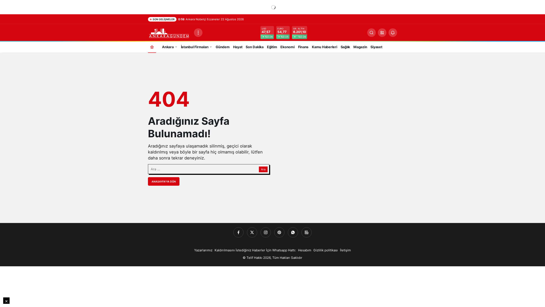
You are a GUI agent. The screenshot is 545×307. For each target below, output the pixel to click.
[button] (382, 32)
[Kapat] (6, 300)
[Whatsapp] (293, 232)
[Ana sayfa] (152, 47)
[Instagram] (266, 232)
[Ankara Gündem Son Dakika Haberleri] (169, 32)
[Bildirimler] (393, 32)
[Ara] (371, 32)
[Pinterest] (279, 232)
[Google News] (306, 232)
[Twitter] (252, 232)
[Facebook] (238, 232)
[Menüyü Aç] (198, 32)
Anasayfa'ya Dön (164, 181)
